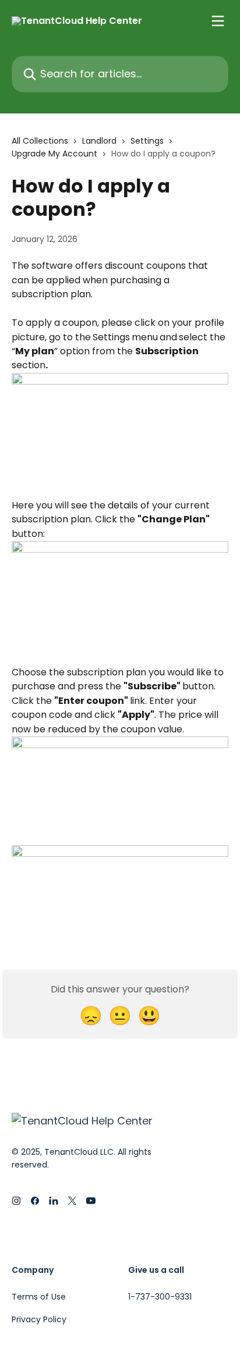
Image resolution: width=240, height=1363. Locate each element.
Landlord (99, 141)
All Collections (40, 141)
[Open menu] (217, 21)
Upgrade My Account (54, 153)
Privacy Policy (39, 1319)
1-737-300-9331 (160, 1296)
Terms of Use (39, 1296)
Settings (147, 141)
